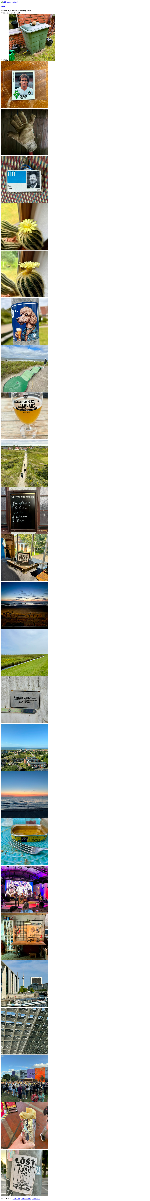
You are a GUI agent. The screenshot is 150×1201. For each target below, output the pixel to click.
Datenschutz (26, 1199)
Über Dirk (16, 1199)
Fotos (3, 6)
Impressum (36, 1199)
